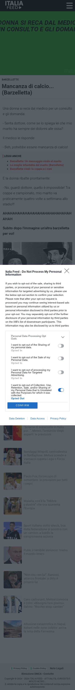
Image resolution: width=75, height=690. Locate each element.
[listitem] (37, 337)
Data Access (37, 418)
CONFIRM (22, 405)
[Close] (67, 271)
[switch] (61, 346)
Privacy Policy (58, 418)
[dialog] (37, 345)
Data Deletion (17, 418)
